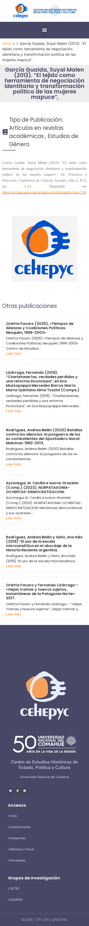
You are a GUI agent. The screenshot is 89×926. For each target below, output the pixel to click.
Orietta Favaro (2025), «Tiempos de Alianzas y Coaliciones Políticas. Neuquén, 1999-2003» (39, 328)
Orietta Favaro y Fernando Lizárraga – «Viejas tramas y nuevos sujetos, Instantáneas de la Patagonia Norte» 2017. (42, 591)
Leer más (13, 353)
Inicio (6, 43)
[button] (44, 30)
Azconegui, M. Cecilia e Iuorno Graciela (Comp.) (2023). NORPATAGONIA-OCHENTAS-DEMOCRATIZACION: (42, 487)
